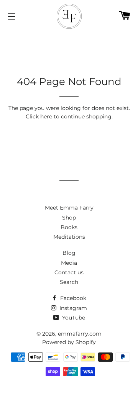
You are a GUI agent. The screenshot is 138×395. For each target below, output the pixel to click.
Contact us (69, 272)
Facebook (72, 298)
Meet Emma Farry (69, 207)
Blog (69, 252)
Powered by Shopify (69, 342)
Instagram (72, 308)
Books (69, 227)
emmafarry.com (80, 333)
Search (69, 282)
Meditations (69, 236)
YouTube (73, 317)
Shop (69, 217)
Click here (39, 116)
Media (69, 262)
